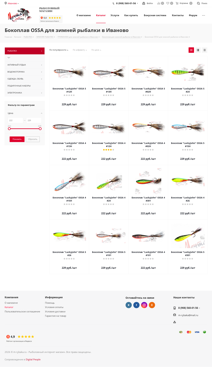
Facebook (136, 305)
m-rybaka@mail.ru (188, 315)
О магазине (11, 302)
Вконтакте (129, 305)
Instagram (144, 305)
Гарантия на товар (55, 315)
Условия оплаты (54, 307)
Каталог (9, 307)
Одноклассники (152, 305)
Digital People (33, 359)
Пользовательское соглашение (22, 311)
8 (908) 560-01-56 (188, 308)
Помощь (50, 302)
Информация (54, 297)
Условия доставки (55, 311)
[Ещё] (203, 15)
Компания (11, 297)
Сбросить (32, 139)
